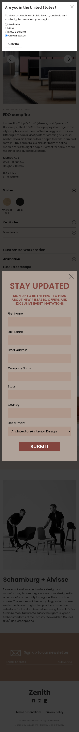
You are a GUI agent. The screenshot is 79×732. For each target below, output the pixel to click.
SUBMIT (39, 446)
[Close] (71, 276)
